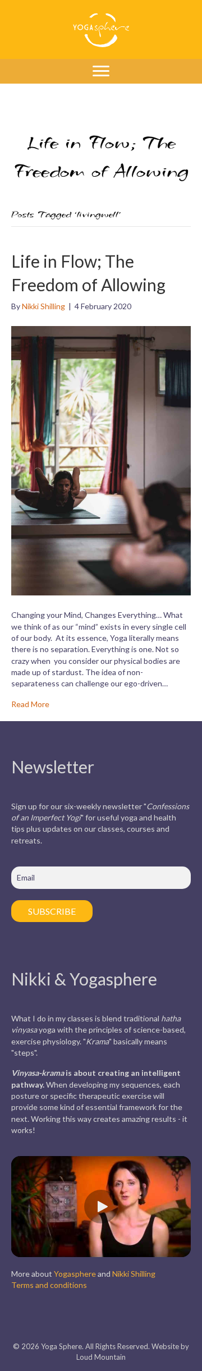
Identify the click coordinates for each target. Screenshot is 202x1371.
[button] (101, 1206)
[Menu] (101, 71)
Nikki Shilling (133, 1273)
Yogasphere (75, 1273)
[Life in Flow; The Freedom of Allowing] (101, 460)
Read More (30, 704)
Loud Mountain (101, 1356)
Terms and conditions (49, 1285)
